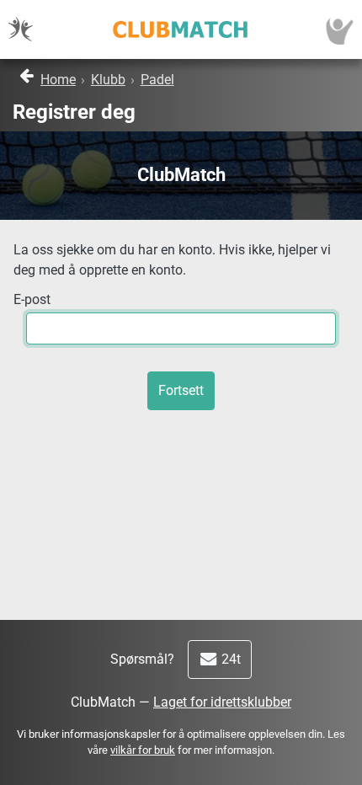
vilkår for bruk (142, 750)
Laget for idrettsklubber (222, 702)
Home (58, 80)
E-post (32, 299)
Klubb (108, 80)
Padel (157, 80)
